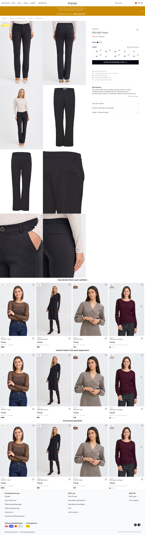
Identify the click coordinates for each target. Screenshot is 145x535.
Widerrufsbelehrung (12, 508)
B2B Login (133, 496)
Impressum (9, 512)
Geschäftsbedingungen (27, 532)
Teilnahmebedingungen (13, 504)
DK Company (134, 500)
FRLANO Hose (39, 18)
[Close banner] (141, 11)
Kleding (12, 18)
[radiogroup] (115, 54)
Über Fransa (72, 496)
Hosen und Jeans (21, 18)
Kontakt (7, 496)
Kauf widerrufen (10, 500)
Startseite (4, 18)
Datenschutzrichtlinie (11, 532)
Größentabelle (134, 47)
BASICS (26, 3)
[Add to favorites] (137, 30)
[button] (115, 103)
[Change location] (136, 3)
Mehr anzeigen (133, 96)
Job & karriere (73, 512)
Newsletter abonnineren (76, 500)
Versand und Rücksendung (14, 516)
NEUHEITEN (6, 3)
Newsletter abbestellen (76, 504)
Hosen (30, 18)
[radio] (124, 51)
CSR (69, 508)
